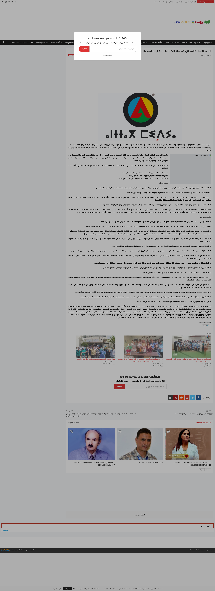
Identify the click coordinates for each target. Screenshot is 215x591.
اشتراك (84, 49)
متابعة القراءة (107, 55)
